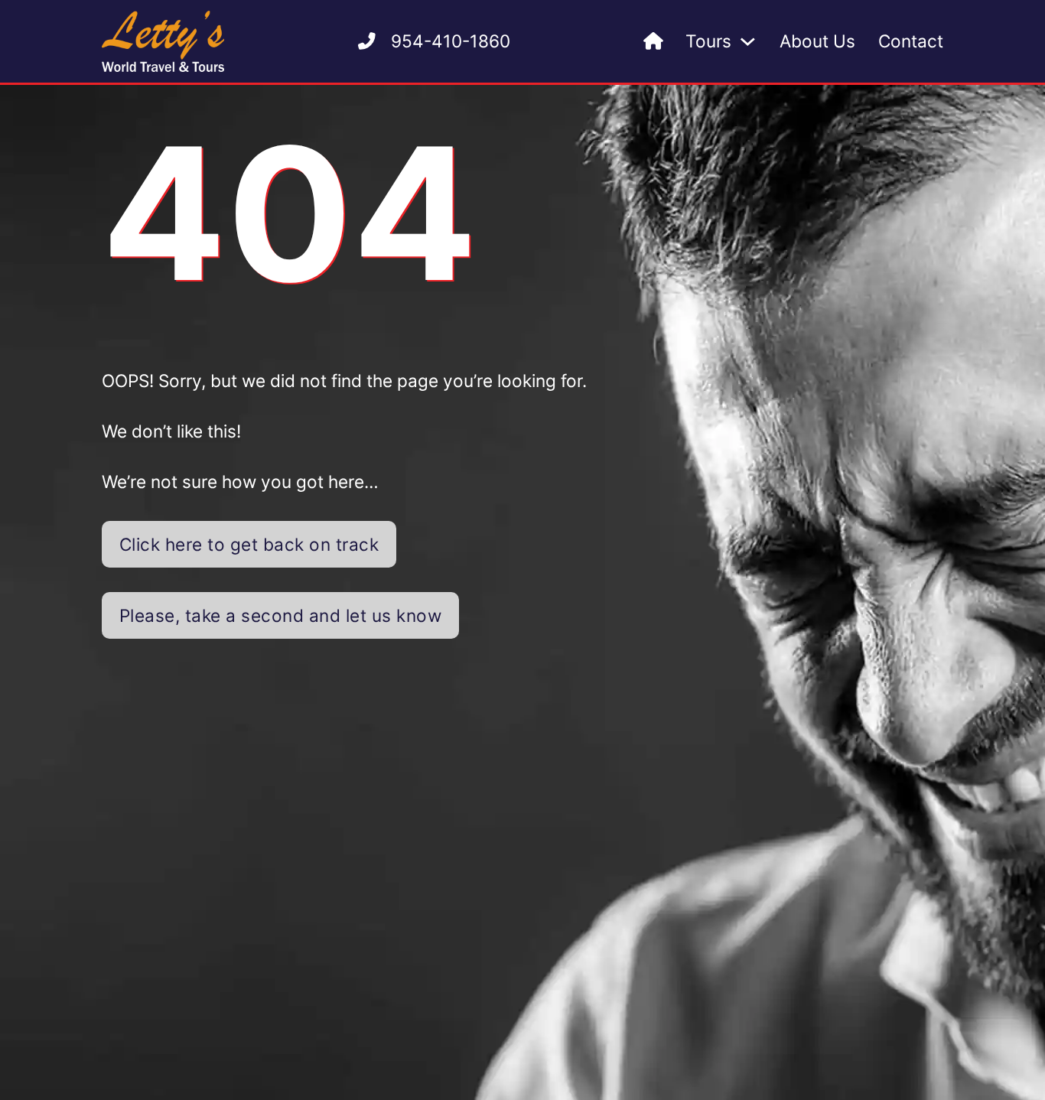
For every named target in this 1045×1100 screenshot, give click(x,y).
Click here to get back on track (249, 544)
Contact (910, 41)
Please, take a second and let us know (280, 615)
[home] (652, 41)
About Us (817, 41)
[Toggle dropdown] (748, 41)
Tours (708, 41)
